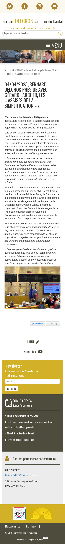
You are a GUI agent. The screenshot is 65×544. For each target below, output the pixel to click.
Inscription (11, 388)
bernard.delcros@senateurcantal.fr (21, 475)
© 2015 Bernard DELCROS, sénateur (21, 533)
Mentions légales (12, 526)
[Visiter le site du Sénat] (32, 513)
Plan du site (31, 526)
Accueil (8, 70)
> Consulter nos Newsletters (22, 371)
